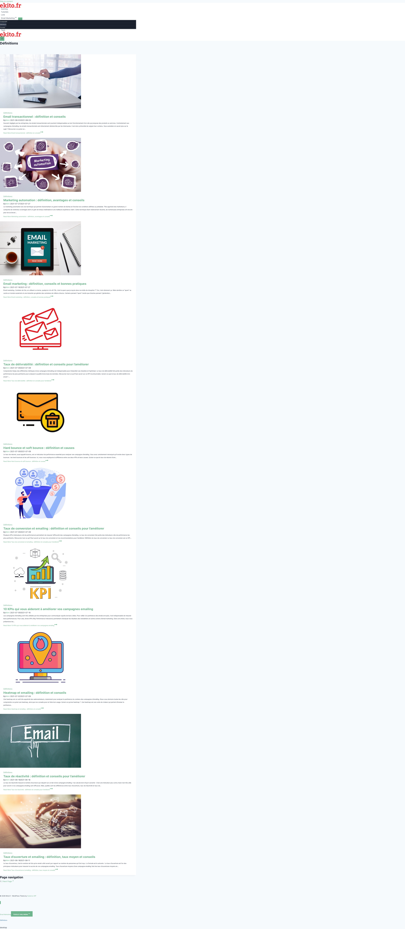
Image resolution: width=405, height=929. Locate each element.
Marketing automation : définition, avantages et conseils (43, 200)
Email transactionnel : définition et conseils (34, 116)
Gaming (4, 9)
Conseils (2, 27)
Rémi (7, 120)
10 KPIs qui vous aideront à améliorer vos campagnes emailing (48, 609)
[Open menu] (2, 39)
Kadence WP (31, 896)
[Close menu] (0, 902)
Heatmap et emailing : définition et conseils (34, 692)
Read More (21, 133)
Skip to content (6, 1)
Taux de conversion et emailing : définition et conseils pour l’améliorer (53, 528)
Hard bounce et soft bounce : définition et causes (38, 448)
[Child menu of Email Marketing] (20, 18)
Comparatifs (3, 21)
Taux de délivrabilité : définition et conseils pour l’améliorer (46, 364)
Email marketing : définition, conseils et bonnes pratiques (44, 284)
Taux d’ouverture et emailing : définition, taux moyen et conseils (49, 857)
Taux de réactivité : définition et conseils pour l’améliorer (44, 776)
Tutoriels (4, 12)
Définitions (3, 24)
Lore (3, 15)
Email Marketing (5, 914)
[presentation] (68, 81)
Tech (3, 30)
